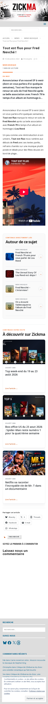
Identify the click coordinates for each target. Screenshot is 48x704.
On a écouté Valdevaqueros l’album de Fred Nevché (23, 306)
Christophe (27, 59)
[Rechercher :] (24, 30)
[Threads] (19, 643)
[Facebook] (9, 643)
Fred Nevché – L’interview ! (22, 289)
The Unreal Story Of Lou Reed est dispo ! (25, 274)
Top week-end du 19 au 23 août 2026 (21, 373)
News (16, 38)
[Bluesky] (5, 643)
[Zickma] (24, 19)
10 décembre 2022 (12, 59)
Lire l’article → (11, 388)
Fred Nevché (14, 537)
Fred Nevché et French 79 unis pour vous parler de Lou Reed (25, 256)
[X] (14, 643)
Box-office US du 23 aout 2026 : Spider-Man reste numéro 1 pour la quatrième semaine (23, 430)
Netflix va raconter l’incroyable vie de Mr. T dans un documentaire (23, 486)
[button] (44, 24)
